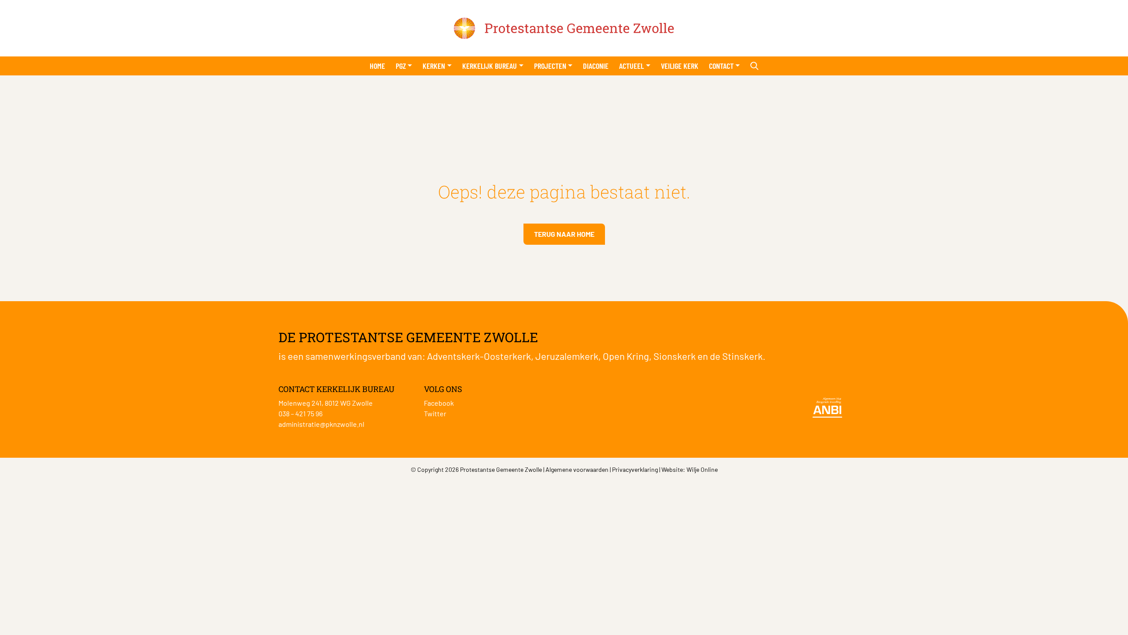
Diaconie (596, 66)
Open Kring (626, 356)
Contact (721, 66)
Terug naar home (564, 234)
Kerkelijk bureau (489, 66)
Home (377, 66)
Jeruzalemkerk (566, 356)
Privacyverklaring (635, 469)
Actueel (631, 66)
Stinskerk (742, 356)
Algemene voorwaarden (577, 469)
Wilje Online (702, 469)
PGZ (401, 66)
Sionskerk (674, 356)
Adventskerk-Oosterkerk (479, 356)
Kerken (434, 66)
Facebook (439, 403)
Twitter (435, 413)
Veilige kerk (679, 66)
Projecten (550, 66)
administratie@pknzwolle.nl (321, 424)
